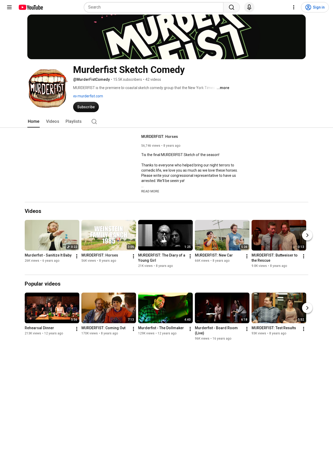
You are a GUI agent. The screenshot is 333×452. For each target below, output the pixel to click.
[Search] (231, 7)
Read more (150, 191)
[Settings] (294, 7)
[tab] (33, 121)
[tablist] (166, 121)
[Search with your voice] (249, 7)
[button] (150, 191)
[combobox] (155, 7)
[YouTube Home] (31, 7)
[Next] (307, 235)
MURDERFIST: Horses (159, 136)
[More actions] (77, 256)
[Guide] (9, 7)
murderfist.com (90, 96)
